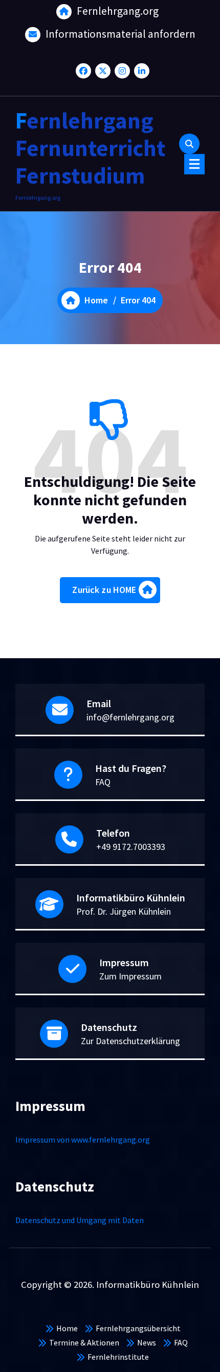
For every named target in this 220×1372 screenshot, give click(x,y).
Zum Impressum (130, 976)
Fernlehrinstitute (118, 1357)
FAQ (103, 782)
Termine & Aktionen (84, 1342)
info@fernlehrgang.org (130, 717)
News (146, 1342)
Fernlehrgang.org (118, 11)
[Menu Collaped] (194, 164)
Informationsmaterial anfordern (120, 34)
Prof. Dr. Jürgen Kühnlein (123, 911)
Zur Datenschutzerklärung (130, 1041)
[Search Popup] (189, 144)
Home (67, 1328)
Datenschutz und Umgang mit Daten (79, 1220)
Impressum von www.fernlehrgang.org (82, 1139)
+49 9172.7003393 (130, 846)
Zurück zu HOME (104, 590)
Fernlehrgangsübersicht (138, 1328)
